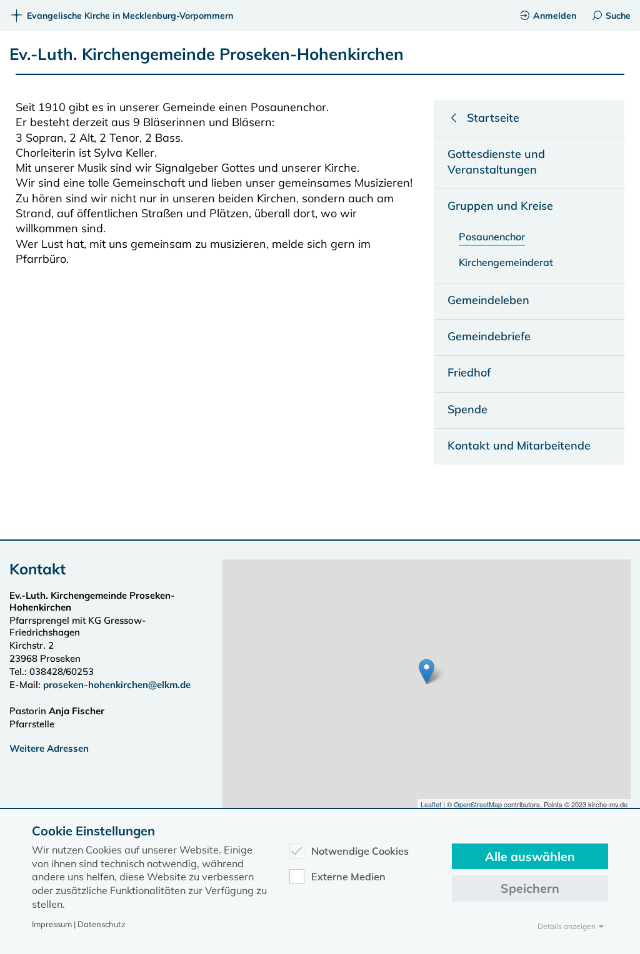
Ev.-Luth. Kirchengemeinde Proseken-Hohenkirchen (206, 54)
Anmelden (554, 15)
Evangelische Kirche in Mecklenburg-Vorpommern (130, 15)
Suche (618, 15)
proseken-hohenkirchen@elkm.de (117, 685)
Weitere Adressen (49, 748)
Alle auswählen (530, 856)
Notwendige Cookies (360, 851)
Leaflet (431, 804)
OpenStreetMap (478, 804)
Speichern (530, 888)
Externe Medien (348, 876)
